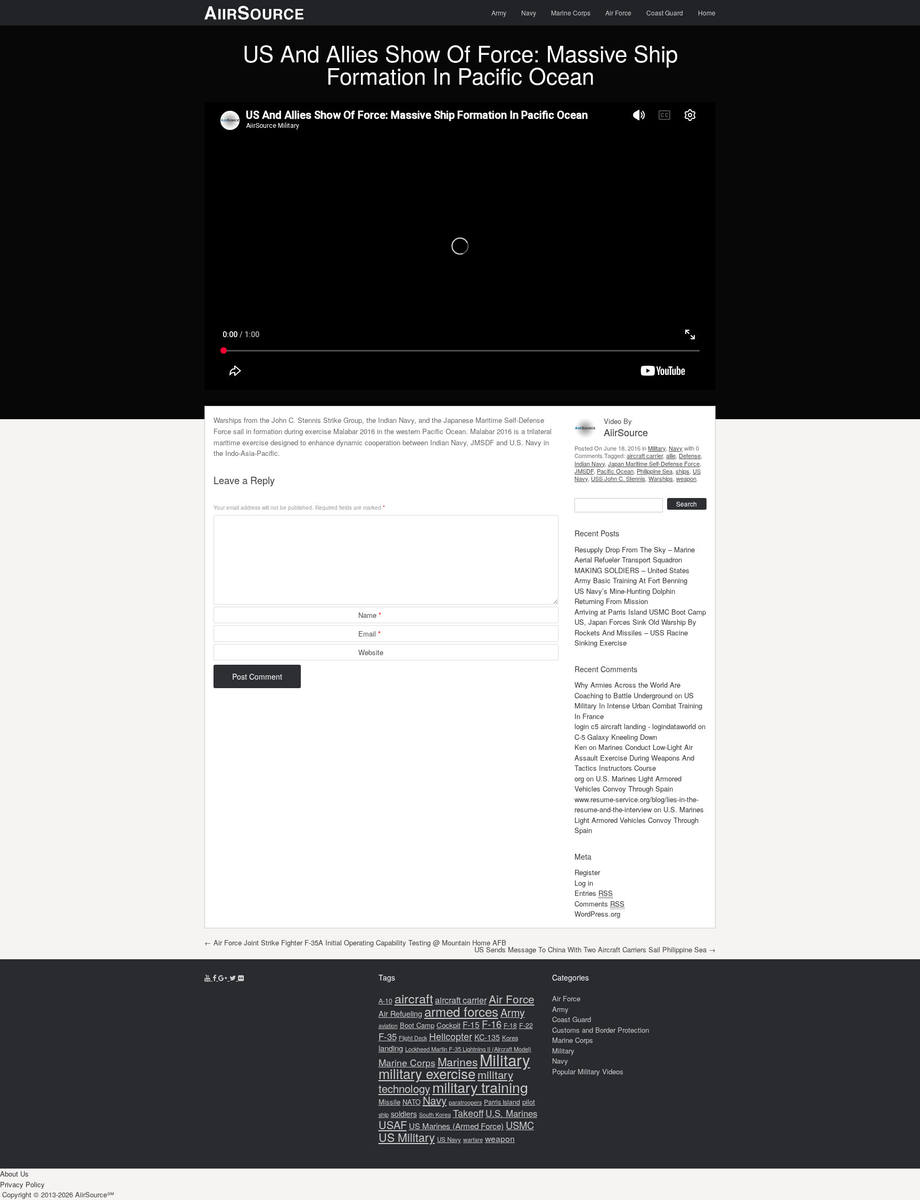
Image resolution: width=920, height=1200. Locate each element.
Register (587, 872)
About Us (14, 1174)
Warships (660, 478)
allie (671, 455)
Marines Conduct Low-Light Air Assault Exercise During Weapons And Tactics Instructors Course (634, 757)
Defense (690, 455)
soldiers (404, 1113)
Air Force (618, 12)
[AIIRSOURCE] (253, 13)
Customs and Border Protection (600, 1030)
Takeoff (468, 1113)
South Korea (435, 1115)
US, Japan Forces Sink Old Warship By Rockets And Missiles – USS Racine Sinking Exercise (635, 632)
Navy (528, 12)
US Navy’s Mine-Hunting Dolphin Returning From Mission (624, 596)
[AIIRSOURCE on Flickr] (241, 978)
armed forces (461, 1011)
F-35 (388, 1036)
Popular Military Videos (587, 1071)
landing (391, 1048)
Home (707, 12)
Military (657, 448)
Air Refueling (400, 1013)
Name (369, 614)
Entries (593, 893)
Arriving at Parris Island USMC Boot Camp (640, 612)
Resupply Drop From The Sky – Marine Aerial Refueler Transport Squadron (634, 554)
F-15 (471, 1024)
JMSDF (584, 471)
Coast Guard (664, 12)
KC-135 (487, 1037)
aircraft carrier (645, 455)
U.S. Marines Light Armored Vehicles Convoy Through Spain (627, 783)
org (579, 778)
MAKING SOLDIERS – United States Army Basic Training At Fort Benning (631, 575)
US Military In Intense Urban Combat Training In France (638, 705)
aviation (388, 1026)
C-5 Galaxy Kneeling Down (615, 737)
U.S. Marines (511, 1113)
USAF (393, 1124)
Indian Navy (589, 463)
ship (384, 1114)
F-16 (492, 1024)
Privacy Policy (22, 1184)
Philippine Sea (654, 471)
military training (480, 1086)
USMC (520, 1125)
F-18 (510, 1025)
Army (498, 12)
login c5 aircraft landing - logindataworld (635, 726)
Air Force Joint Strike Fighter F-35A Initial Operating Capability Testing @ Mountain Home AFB (355, 942)
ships (682, 471)
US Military (407, 1137)
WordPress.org (597, 914)
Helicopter (450, 1036)
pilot (528, 1102)
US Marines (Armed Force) (456, 1125)
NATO (411, 1102)
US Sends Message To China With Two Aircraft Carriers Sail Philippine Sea (595, 949)
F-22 (526, 1025)
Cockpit (449, 1025)
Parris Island (502, 1101)
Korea (510, 1037)
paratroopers (465, 1102)
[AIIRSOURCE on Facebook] (215, 978)
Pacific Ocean (615, 471)
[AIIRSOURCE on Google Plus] (223, 978)
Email (369, 633)
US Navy (449, 1139)
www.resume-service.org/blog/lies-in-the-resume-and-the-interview (636, 804)
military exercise (427, 1073)
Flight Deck (413, 1038)
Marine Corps (570, 12)
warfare (473, 1139)
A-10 (385, 1001)
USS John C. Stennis (618, 478)
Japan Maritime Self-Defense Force (654, 463)
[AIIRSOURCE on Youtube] (208, 978)
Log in (583, 883)
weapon (686, 478)
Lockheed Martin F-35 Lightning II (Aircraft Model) (468, 1048)
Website (370, 652)
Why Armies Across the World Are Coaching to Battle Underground (627, 690)
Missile (389, 1102)
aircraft (414, 998)
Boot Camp (417, 1025)
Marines (458, 1062)
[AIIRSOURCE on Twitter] (233, 978)
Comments (599, 904)
